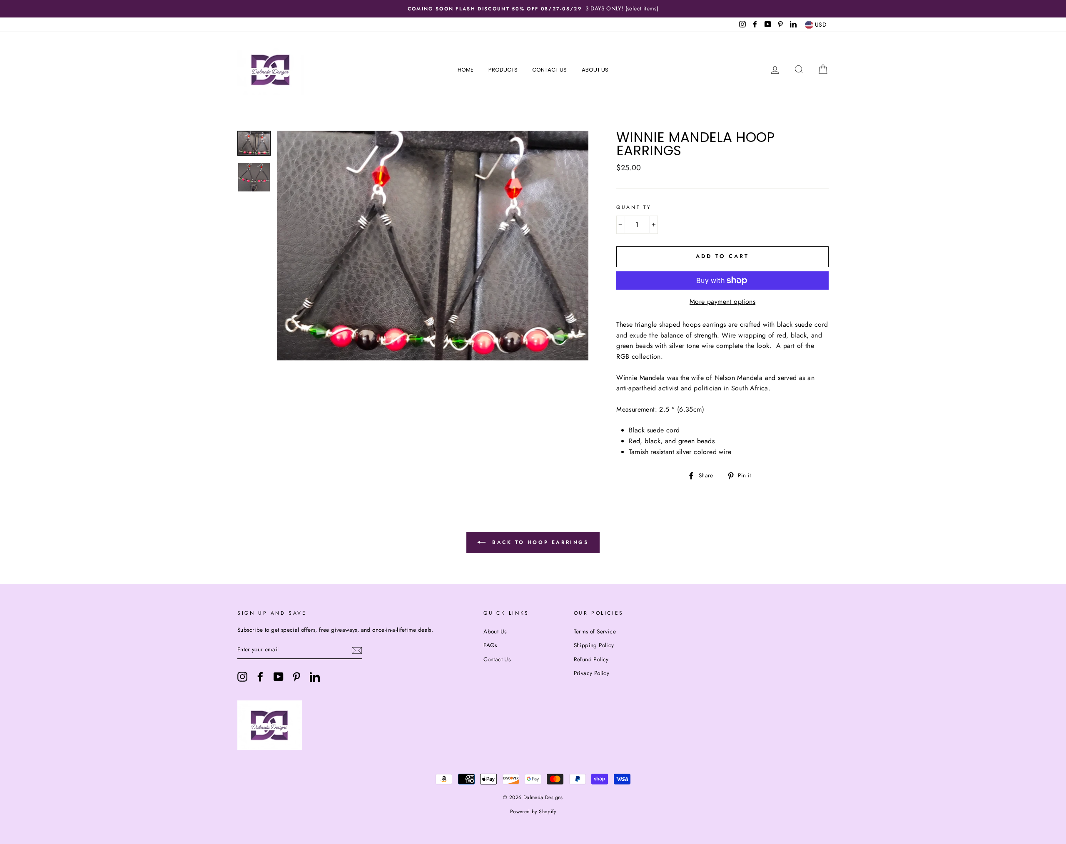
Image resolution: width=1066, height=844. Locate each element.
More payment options (722, 301)
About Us (595, 70)
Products (503, 70)
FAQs (490, 645)
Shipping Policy (594, 645)
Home (465, 70)
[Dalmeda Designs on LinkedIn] (315, 677)
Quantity (634, 207)
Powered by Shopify (533, 811)
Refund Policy (591, 659)
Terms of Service (595, 631)
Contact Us (549, 70)
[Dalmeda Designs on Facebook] (260, 677)
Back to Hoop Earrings (538, 542)
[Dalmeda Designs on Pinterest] (296, 677)
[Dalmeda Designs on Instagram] (242, 677)
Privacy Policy (592, 673)
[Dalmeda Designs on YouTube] (279, 677)
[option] (533, 8)
